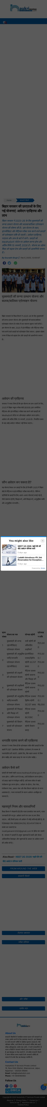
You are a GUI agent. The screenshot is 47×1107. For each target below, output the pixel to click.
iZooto (43, 568)
